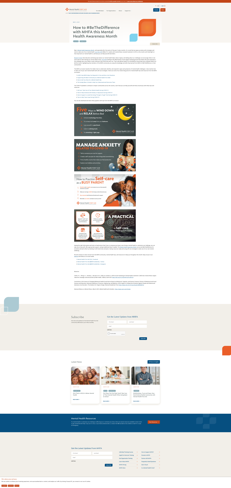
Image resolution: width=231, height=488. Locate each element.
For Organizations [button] (111, 10)
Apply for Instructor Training (126, 455)
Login (162, 5)
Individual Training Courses (126, 452)
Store (163, 10)
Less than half (98, 52)
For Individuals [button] (100, 10)
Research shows (78, 58)
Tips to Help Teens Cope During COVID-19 (88, 97)
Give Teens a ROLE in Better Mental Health (83, 394)
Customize (11, 485)
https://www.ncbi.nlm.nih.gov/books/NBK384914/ (131, 285)
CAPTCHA (109, 330)
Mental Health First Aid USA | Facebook (87, 259)
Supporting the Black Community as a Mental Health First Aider (94, 77)
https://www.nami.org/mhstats (123, 289)
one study (104, 59)
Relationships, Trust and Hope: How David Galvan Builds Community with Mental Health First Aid (144, 395)
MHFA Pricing (122, 464)
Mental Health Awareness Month (86, 50)
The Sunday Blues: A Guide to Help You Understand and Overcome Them (96, 82)
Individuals (75, 41)
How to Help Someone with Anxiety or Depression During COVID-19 (94, 92)
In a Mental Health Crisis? (148, 468)
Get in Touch (144, 464)
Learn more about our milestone (135, 1)
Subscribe (154, 44)
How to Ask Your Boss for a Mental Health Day (89, 80)
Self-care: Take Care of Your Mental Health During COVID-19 (92, 90)
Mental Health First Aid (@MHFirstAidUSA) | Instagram (91, 264)
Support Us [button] (127, 10)
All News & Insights (154, 362)
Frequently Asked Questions (148, 461)
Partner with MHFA (146, 458)
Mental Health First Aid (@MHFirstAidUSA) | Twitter (90, 261)
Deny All (17, 485)
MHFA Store (122, 468)
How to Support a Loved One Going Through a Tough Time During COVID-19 (97, 95)
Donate (156, 10)
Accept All (4, 485)
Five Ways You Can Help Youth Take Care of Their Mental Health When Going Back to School (115, 395)
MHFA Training (83, 41)
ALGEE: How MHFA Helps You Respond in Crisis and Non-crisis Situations (96, 75)
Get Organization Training (125, 458)
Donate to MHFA (145, 455)
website (76, 256)
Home (67, 13)
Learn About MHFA (124, 461)
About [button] (120, 10)
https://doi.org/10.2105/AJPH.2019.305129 (122, 277)
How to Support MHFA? (147, 452)
